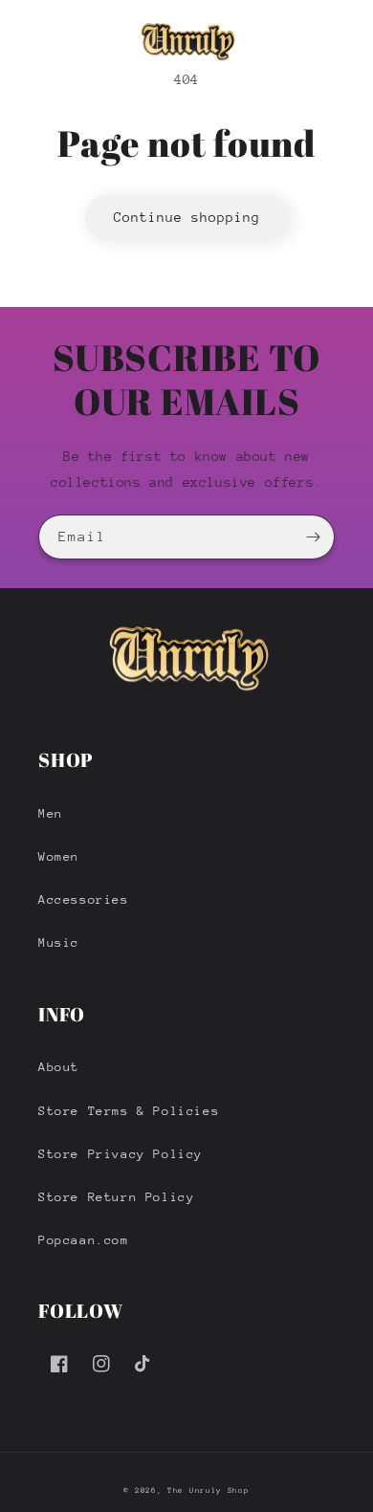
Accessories (83, 899)
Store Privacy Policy (120, 1154)
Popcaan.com (83, 1240)
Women (58, 856)
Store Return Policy (116, 1197)
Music (58, 942)
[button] (24, 42)
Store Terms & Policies (128, 1111)
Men (50, 813)
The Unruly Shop (208, 1490)
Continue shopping (187, 217)
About (58, 1067)
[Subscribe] (313, 537)
